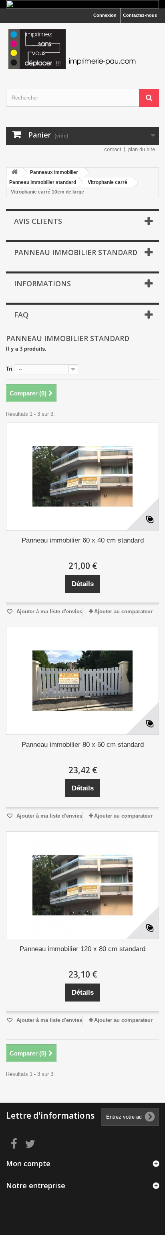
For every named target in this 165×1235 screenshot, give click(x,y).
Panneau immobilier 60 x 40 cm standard (83, 540)
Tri (9, 369)
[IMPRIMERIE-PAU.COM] (82, 49)
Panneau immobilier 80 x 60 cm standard (83, 744)
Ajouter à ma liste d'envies (48, 612)
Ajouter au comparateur (123, 612)
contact (112, 149)
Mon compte (28, 1163)
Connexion (105, 15)
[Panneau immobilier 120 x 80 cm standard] (82, 885)
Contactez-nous (140, 15)
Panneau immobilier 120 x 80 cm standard (82, 949)
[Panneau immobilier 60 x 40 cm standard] (82, 477)
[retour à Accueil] (14, 173)
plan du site (141, 149)
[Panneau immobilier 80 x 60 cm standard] (82, 681)
